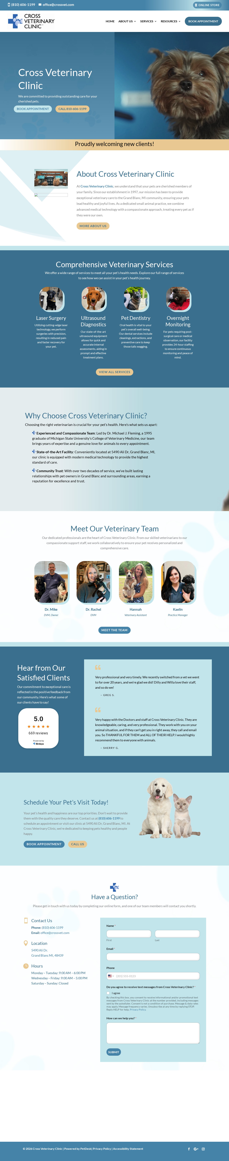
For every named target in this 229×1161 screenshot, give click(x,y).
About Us (125, 21)
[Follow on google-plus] (196, 1149)
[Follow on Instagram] (203, 1149)
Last (157, 940)
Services (146, 21)
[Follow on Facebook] (189, 1149)
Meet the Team (114, 630)
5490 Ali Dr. (39, 950)
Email (110, 948)
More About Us (93, 226)
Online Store (209, 5)
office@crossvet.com (58, 4)
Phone (110, 967)
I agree (116, 993)
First (109, 940)
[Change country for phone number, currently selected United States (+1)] (110, 976)
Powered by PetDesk (77, 1148)
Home (110, 21)
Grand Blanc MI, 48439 (47, 955)
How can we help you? (121, 1018)
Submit (113, 1052)
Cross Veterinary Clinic (97, 186)
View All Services (114, 372)
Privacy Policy (138, 1009)
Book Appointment (203, 21)
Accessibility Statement (128, 1148)
